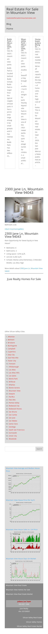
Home (9, 28)
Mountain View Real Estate (16, 585)
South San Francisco (16, 430)
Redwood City (14, 406)
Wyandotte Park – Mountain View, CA (23, 45)
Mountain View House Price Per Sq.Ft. (20, 500)
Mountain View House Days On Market (21, 559)
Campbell (11, 349)
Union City (13, 436)
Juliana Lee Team (24, 601)
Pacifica (12, 397)
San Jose (12, 418)
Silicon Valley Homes (34, 622)
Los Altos (12, 370)
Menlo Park (13, 379)
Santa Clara (13, 424)
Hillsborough (14, 367)
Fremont (12, 364)
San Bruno (13, 412)
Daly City (11, 355)
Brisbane (11, 343)
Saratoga (12, 427)
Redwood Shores (15, 409)
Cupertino (12, 352)
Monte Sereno (14, 388)
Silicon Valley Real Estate (32, 617)
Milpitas (12, 385)
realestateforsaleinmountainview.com (21, 18)
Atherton (11, 337)
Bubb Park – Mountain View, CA (9, 44)
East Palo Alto (13, 358)
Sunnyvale (13, 433)
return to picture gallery (14, 229)
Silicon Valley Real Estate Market (29, 626)
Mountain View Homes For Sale (18, 590)
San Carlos (13, 415)
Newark (12, 394)
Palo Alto (12, 400)
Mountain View (14, 391)
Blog (8, 24)
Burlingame (12, 346)
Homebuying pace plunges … (38, 43)
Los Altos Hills (14, 373)
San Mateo (13, 421)
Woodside (12, 439)
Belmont (11, 340)
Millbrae (12, 382)
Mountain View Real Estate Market (19, 594)
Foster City (12, 361)
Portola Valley (14, 403)
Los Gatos (12, 376)
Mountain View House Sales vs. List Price (22, 529)
